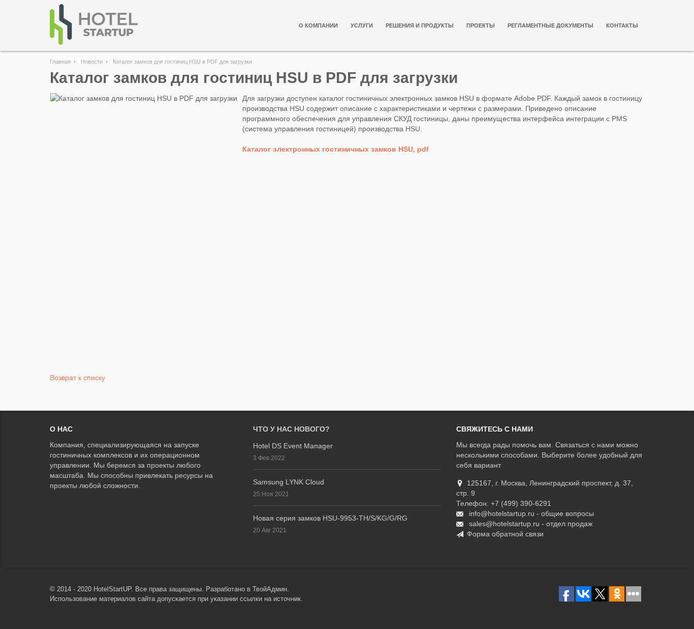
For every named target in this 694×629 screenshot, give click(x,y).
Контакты (622, 25)
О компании (318, 25)
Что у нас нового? (291, 429)
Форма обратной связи (505, 534)
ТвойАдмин (270, 589)
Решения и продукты (420, 25)
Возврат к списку (77, 378)
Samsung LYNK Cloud (288, 482)
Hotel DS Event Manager (293, 446)
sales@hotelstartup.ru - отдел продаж (530, 524)
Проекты (480, 25)
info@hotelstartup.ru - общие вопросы (531, 513)
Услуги (362, 25)
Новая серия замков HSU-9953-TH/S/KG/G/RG (330, 518)
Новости (92, 62)
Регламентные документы (550, 25)
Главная (60, 62)
